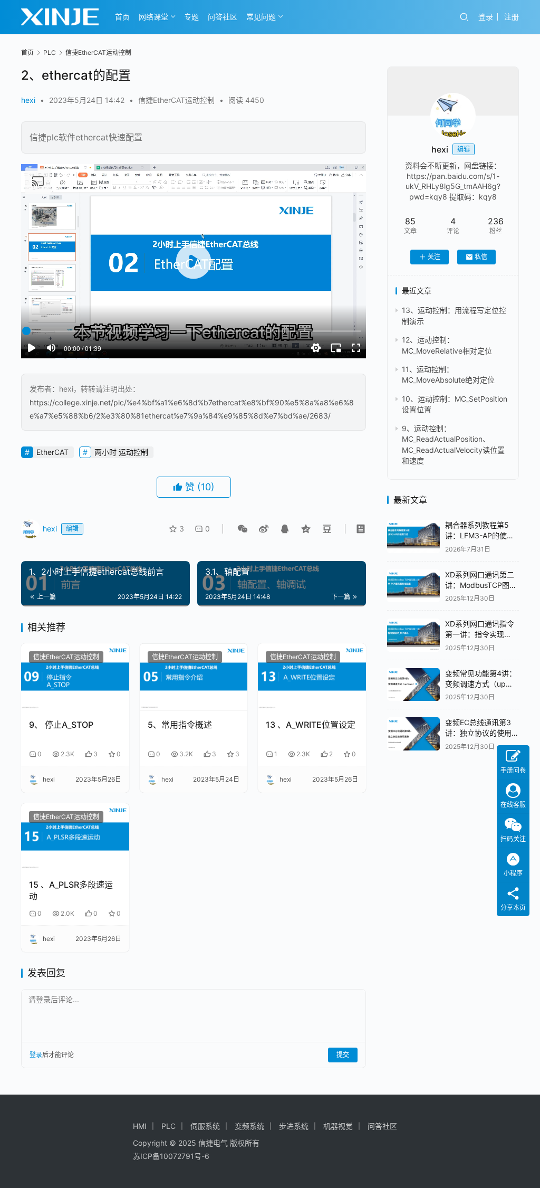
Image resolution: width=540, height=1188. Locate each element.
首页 (122, 16)
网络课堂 (153, 16)
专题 (191, 16)
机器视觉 (338, 1126)
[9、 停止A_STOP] (75, 677)
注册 (511, 16)
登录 (485, 16)
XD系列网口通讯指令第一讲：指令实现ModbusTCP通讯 (479, 634)
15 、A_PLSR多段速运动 (71, 890)
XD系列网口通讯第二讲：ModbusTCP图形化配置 (481, 585)
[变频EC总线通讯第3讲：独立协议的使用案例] (413, 733)
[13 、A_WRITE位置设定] (312, 677)
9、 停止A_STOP (61, 724)
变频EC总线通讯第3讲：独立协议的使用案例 (482, 732)
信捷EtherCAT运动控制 (176, 100)
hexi (28, 100)
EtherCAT (52, 452)
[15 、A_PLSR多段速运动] (75, 837)
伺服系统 (205, 1126)
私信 (481, 257)
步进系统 (293, 1126)
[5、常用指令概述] (194, 677)
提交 (342, 1055)
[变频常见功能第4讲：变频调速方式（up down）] (413, 684)
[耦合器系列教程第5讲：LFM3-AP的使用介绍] (413, 536)
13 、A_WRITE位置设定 (310, 724)
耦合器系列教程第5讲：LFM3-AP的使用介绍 (479, 535)
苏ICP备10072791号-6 (171, 1156)
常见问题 (261, 16)
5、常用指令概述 (180, 724)
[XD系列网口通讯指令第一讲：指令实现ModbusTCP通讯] (413, 635)
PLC (168, 1126)
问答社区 (222, 16)
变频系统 (249, 1126)
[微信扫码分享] (242, 528)
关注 (434, 257)
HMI (140, 1126)
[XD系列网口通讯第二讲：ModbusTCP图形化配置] (413, 586)
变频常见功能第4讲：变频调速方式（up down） (480, 683)
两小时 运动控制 (121, 452)
